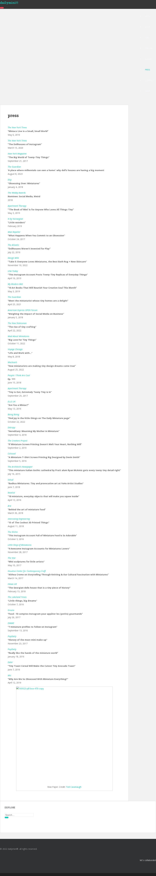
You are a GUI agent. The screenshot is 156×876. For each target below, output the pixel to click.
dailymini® (9, 3)
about (148, 16)
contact (149, 80)
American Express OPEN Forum (22, 310)
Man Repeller (14, 231)
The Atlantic (13, 244)
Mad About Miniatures (18, 336)
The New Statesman (17, 323)
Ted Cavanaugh (73, 786)
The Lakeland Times (17, 597)
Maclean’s (12, 362)
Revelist (11, 492)
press (147, 69)
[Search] (6, 817)
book (147, 27)
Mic (9, 675)
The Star (12, 557)
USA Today (13, 271)
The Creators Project (17, 440)
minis (147, 91)
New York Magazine (17, 153)
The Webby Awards (17, 192)
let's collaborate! (148, 860)
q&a (147, 37)
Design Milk (13, 257)
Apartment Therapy (17, 388)
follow (148, 48)
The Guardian (14, 166)
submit (148, 59)
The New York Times (17, 127)
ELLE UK (11, 401)
